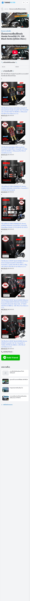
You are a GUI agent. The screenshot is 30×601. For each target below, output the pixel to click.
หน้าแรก (2, 9)
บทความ (6, 9)
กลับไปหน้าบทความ (7, 405)
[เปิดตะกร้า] (23, 2)
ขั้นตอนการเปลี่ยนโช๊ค (6, 31)
